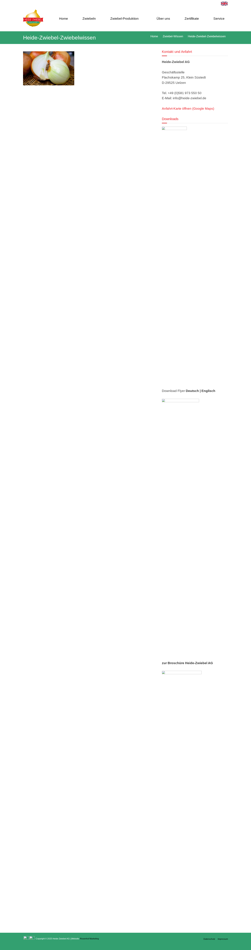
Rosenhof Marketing (89, 939)
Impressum (223, 939)
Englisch (208, 391)
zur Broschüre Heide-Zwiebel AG (187, 663)
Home (63, 18)
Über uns (163, 18)
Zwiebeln (89, 18)
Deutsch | (193, 391)
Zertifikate (192, 18)
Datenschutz (209, 939)
